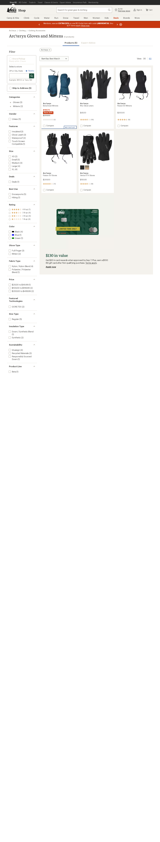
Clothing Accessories (36, 30)
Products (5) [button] (71, 43)
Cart (150, 10)
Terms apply (90, 263)
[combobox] (84, 10)
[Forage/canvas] (87, 167)
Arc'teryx (12, 30)
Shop (22, 10)
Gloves (16, 102)
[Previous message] (39, 24)
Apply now (51, 267)
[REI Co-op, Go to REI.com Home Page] (11, 10)
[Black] (82, 167)
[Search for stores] (31, 75)
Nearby (31, 71)
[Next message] (117, 24)
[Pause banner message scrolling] (120, 24)
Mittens (16, 106)
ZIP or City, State (16, 71)
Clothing (22, 30)
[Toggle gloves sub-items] (10, 102)
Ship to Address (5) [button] (21, 88)
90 (150, 58)
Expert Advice (88, 43)
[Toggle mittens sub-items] (10, 106)
